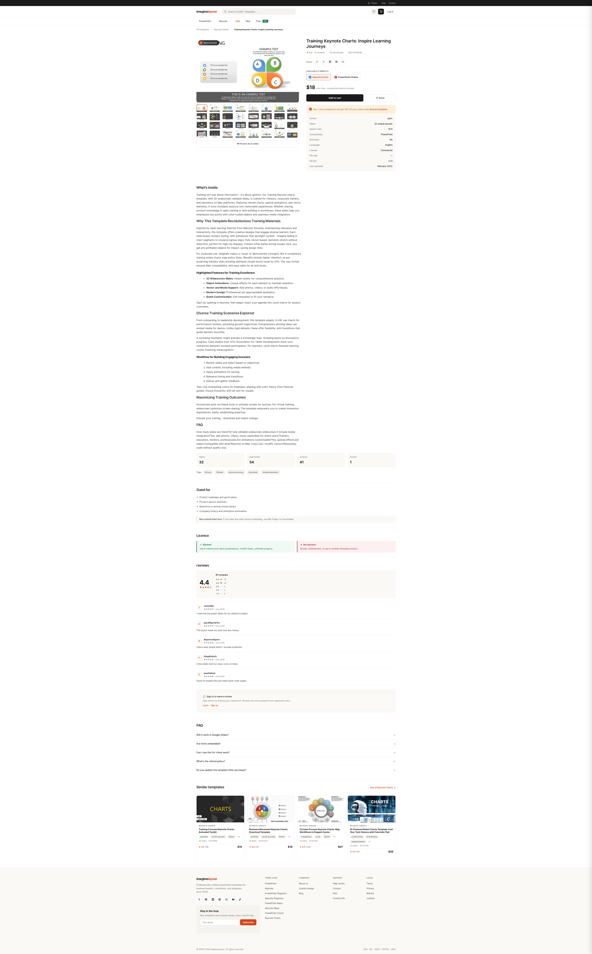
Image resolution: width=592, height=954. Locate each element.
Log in (390, 11)
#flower (219, 472)
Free (261, 21)
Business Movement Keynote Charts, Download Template (268, 830)
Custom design (306, 888)
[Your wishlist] (374, 12)
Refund (370, 893)
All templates (202, 29)
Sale (238, 21)
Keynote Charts (221, 29)
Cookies (371, 898)
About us (303, 883)
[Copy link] (317, 61)
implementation (358, 841)
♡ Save (380, 97)
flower (231, 837)
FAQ (335, 893)
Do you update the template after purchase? (221, 770)
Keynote (223, 21)
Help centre (339, 883)
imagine (206, 11)
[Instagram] (226, 899)
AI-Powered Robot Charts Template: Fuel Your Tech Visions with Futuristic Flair (371, 830)
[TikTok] (240, 899)
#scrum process (236, 472)
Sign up (214, 705)
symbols (204, 837)
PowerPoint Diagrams (276, 893)
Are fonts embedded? (208, 743)
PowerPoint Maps (274, 903)
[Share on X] (323, 61)
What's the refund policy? (210, 761)
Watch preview (210, 43)
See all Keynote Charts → (383, 787)
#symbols (253, 472)
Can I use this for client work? (213, 752)
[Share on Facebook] (336, 61)
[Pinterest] (219, 899)
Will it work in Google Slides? (212, 734)
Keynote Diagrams (274, 898)
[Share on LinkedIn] (330, 61)
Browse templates (378, 109)
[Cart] (381, 12)
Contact (392, 3)
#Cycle (208, 472)
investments (371, 837)
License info (339, 898)
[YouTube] (233, 899)
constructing (357, 837)
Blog (301, 893)
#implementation (270, 472)
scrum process (218, 837)
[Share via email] (342, 61)
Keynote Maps (272, 908)
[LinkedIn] (213, 899)
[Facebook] (206, 899)
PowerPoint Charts (346, 77)
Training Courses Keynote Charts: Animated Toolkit (216, 830)
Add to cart (335, 97)
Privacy (370, 888)
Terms (370, 883)
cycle (317, 837)
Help (384, 3)
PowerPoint (205, 21)
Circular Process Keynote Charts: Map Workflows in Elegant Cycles (320, 830)
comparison (306, 837)
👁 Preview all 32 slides (248, 143)
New (248, 21)
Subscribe (248, 922)
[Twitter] (199, 899)
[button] (247, 70)
